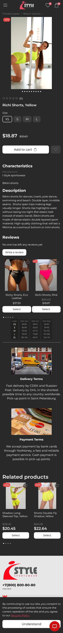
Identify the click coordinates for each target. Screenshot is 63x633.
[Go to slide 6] (33, 91)
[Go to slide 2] (24, 91)
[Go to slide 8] (38, 91)
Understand (31, 624)
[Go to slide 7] (36, 91)
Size (5, 112)
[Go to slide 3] (26, 91)
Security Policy (20, 615)
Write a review (14, 252)
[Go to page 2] (5, 317)
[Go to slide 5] (31, 91)
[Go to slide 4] (29, 91)
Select (17, 309)
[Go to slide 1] (22, 91)
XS (7, 119)
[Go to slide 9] (40, 91)
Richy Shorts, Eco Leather (17, 296)
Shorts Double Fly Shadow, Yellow (45, 515)
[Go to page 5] (12, 317)
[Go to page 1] (3, 317)
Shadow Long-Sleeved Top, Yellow (14, 515)
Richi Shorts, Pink (46, 294)
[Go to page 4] (10, 317)
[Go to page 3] (8, 317)
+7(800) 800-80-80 (18, 585)
